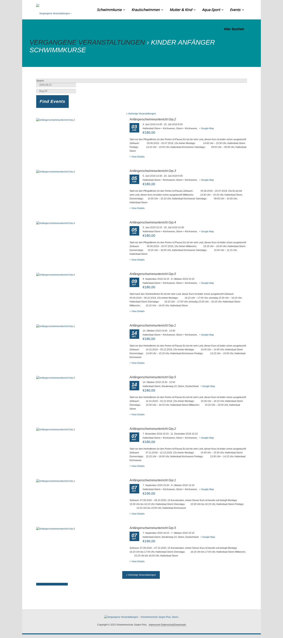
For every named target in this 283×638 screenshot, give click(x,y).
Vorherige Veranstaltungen (141, 113)
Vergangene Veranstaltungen (87, 42)
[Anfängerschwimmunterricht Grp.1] (55, 326)
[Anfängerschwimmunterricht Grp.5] (55, 274)
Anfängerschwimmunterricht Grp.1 (153, 325)
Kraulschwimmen (146, 9)
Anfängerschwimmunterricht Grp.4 (153, 222)
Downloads (180, 624)
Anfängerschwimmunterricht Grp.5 (153, 274)
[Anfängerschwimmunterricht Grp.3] (55, 171)
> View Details (137, 156)
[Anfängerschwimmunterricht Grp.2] (55, 120)
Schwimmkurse (110, 9)
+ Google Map (206, 128)
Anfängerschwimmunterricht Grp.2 (153, 119)
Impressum (154, 624)
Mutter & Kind (181, 9)
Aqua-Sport (211, 9)
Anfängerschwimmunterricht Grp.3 (153, 170)
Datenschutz (167, 624)
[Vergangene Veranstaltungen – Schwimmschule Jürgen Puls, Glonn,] (60, 9)
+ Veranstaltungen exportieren (52, 584)
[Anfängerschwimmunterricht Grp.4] (55, 223)
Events (235, 9)
